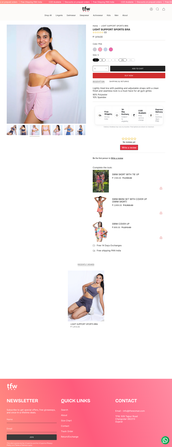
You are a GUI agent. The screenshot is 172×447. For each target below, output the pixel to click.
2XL (122, 59)
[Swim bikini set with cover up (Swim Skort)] (101, 206)
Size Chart (66, 420)
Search (64, 409)
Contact (65, 426)
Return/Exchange (69, 436)
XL (115, 59)
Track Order (67, 431)
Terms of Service (21, 445)
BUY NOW (129, 75)
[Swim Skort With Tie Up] (101, 181)
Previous (6, 74)
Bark (105, 49)
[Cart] (164, 9)
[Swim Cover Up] (101, 230)
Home (95, 26)
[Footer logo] (12, 386)
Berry (111, 49)
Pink (100, 49)
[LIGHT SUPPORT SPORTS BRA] (86, 296)
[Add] (161, 188)
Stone (95, 49)
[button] (48, 15)
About (64, 415)
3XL (131, 59)
